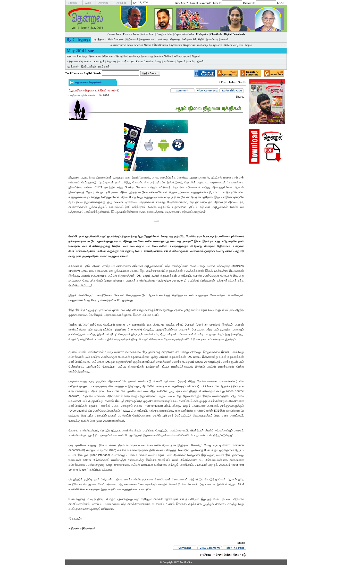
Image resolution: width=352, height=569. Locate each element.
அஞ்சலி (196, 56)
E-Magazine (202, 34)
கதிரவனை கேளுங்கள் (183, 45)
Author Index (148, 34)
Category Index (164, 34)
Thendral (72, 2)
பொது (158, 61)
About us (121, 2)
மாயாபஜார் (99, 61)
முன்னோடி (213, 39)
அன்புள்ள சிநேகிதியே (193, 39)
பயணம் (224, 39)
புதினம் (199, 61)
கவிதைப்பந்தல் (182, 56)
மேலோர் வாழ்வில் (233, 45)
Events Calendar (144, 61)
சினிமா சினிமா (143, 45)
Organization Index (184, 34)
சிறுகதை (175, 39)
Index (232, 81)
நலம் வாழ (148, 56)
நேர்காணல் (132, 39)
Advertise (103, 2)
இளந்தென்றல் (161, 45)
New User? (181, 2)
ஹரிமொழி (202, 45)
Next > (242, 81)
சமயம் (130, 45)
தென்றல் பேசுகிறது (77, 56)
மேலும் (248, 45)
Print (207, 554)
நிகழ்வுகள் (216, 45)
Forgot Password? (200, 2)
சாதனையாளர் (148, 39)
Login (280, 2)
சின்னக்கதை (118, 45)
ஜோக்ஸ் (181, 61)
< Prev (223, 81)
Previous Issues (131, 34)
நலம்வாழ (163, 39)
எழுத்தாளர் (100, 39)
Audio (88, 2)
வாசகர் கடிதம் (126, 61)
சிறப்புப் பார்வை (116, 39)
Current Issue (114, 34)
